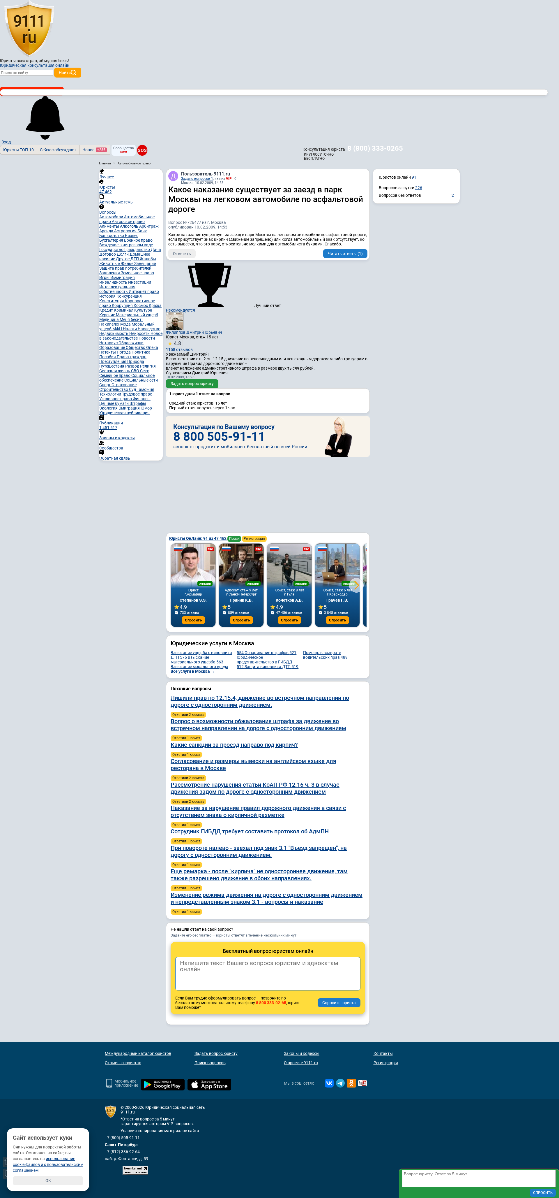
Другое (123, 259)
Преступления (113, 361)
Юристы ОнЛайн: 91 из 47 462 (198, 538)
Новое (93, 149)
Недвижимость (114, 333)
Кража (155, 305)
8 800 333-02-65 (271, 1002)
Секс (144, 370)
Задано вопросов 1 (197, 179)
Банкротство (112, 235)
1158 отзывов (179, 346)
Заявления (110, 272)
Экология (108, 408)
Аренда (106, 231)
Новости (147, 338)
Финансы (142, 398)
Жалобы (148, 259)
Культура (143, 310)
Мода (126, 324)
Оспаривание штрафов (270, 652)
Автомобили (111, 217)
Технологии (110, 394)
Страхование (124, 384)
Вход (6, 142)
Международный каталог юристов (138, 1053)
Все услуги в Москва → (193, 671)
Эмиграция (129, 408)
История (107, 296)
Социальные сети (141, 380)
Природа (135, 361)
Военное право (138, 240)
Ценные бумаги (114, 403)
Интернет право (144, 291)
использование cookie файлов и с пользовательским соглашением (48, 1164)
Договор (108, 254)
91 (414, 177)
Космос (141, 305)
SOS (142, 150)
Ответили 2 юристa (188, 715)
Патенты (108, 352)
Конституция (112, 300)
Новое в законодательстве (130, 335)
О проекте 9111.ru (301, 1062)
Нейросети (140, 333)
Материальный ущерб (137, 314)
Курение (107, 314)
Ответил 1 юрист (186, 738)
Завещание (145, 263)
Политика (141, 352)
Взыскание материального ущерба (197, 659)
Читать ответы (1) (345, 253)
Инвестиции (139, 282)
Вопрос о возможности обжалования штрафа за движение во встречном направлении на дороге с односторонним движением (258, 725)
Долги (123, 254)
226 (418, 187)
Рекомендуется (180, 310)
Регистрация (254, 539)
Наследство (149, 328)
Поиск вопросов (210, 1062)
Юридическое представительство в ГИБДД (264, 662)
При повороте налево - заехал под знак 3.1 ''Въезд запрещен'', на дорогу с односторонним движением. (259, 851)
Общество (136, 347)
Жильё (127, 263)
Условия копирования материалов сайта (160, 1130)
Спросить (193, 620)
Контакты (383, 1053)
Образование (112, 347)
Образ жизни (131, 342)
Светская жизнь (115, 370)
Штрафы (138, 403)
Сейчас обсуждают (58, 149)
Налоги (130, 328)
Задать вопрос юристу (192, 383)
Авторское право (128, 221)
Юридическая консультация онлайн (34, 65)
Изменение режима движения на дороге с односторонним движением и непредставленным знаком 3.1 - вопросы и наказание (266, 898)
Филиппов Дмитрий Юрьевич (194, 332)
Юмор (146, 408)
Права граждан (131, 356)
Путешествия (112, 366)
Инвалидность (113, 282)
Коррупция (123, 305)
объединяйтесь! (54, 60)
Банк (142, 231)
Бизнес (131, 235)
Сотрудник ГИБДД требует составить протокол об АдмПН (250, 831)
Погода (124, 352)
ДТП (135, 259)
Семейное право (115, 375)
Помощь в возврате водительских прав (325, 655)
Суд (133, 389)
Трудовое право (137, 394)
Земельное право (137, 272)
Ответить (182, 253)
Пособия (108, 356)
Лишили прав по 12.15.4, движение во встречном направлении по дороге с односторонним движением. (260, 701)
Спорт (105, 384)
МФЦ (117, 328)
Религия (148, 366)
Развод (132, 366)
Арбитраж (149, 226)
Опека (152, 347)
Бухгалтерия (111, 240)
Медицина (109, 319)
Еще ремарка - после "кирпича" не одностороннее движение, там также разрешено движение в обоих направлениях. (259, 875)
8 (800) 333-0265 (375, 148)
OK (48, 1180)
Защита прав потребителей (125, 268)
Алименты (109, 226)
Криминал (124, 310)
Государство (111, 249)
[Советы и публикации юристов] (29, 29)
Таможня (145, 389)
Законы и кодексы (301, 1053)
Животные (110, 263)
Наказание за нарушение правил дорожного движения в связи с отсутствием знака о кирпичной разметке (258, 811)
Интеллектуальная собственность (117, 289)
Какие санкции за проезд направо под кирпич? (234, 744)
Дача (156, 249)
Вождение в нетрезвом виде (126, 245)
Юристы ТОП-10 (18, 149)
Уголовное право (116, 398)
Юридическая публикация (124, 412)
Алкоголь (129, 226)
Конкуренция (129, 296)
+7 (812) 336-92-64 (122, 1151)
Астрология (125, 231)
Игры (104, 277)
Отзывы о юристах (123, 1062)
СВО (135, 370)
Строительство (114, 389)
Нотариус (108, 342)
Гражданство (137, 249)
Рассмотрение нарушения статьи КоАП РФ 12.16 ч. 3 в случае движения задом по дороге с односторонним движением (255, 788)
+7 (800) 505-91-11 (122, 1137)
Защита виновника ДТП (271, 666)
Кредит (106, 310)
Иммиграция (122, 277)
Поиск (234, 539)
